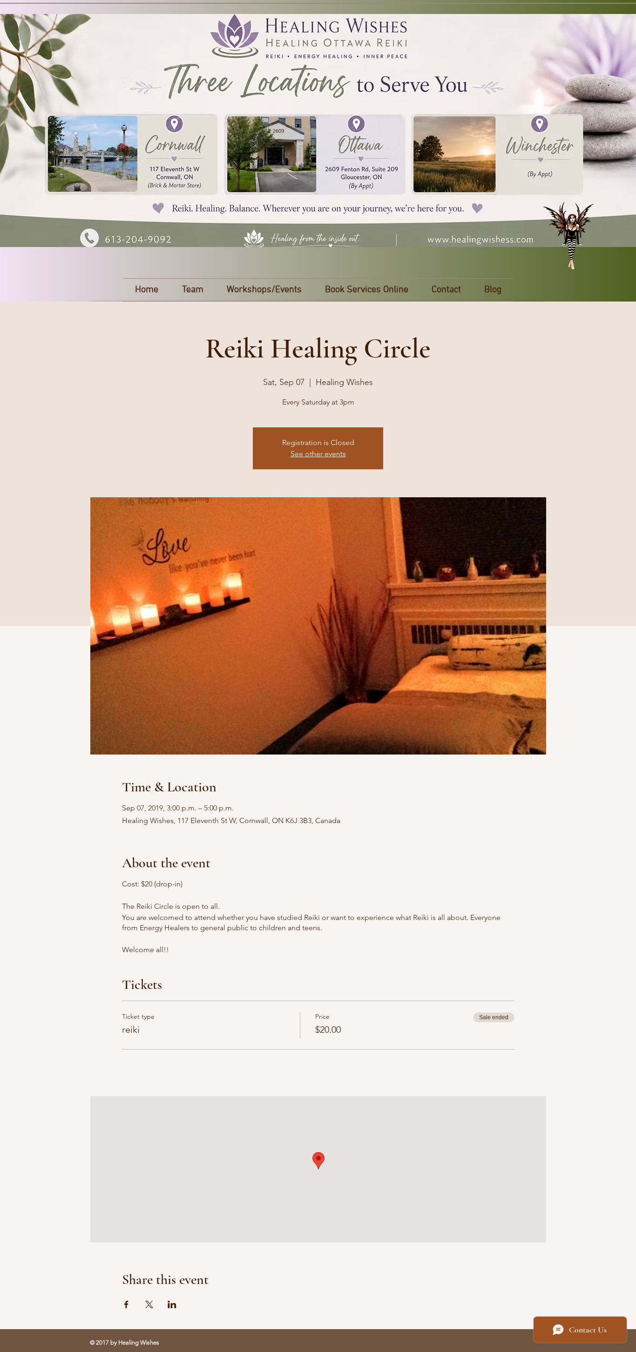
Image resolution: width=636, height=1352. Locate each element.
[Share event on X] (149, 1304)
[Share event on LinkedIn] (172, 1304)
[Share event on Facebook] (126, 1304)
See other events (318, 453)
